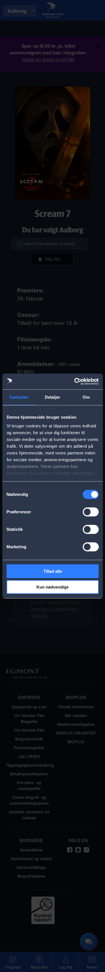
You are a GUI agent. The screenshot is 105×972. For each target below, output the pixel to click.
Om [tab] (86, 397)
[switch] (91, 511)
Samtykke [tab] (19, 397)
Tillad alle (52, 571)
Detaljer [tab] (52, 397)
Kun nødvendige (52, 587)
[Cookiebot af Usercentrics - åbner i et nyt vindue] (75, 381)
